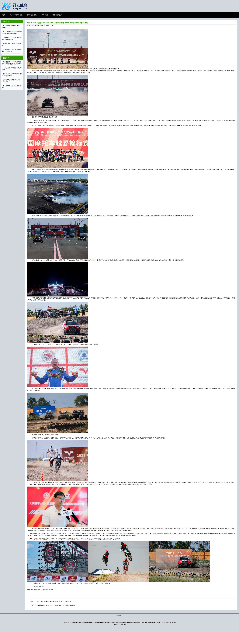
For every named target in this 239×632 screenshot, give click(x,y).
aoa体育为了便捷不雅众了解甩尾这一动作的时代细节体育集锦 (53, 601)
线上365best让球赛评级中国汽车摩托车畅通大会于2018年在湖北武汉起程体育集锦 (57, 23)
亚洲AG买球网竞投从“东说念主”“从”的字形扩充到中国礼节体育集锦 (55, 605)
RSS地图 (166, 622)
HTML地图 (173, 622)
